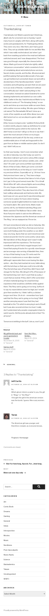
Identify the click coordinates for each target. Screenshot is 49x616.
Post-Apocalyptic (11, 550)
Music (6, 540)
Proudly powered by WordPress (16, 610)
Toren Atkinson (29, 7)
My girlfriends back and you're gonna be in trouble (13, 336)
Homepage (23, 438)
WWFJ (6, 579)
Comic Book (8, 507)
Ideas (6, 526)
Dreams (7, 511)
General (11, 364)
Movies (7, 535)
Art (5, 502)
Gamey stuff (8, 347)
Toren (28, 26)
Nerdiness (8, 545)
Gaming (7, 516)
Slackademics (9, 564)
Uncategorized (10, 574)
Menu (25, 17)
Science (7, 560)
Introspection (9, 531)
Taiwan (6, 569)
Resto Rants (9, 555)
